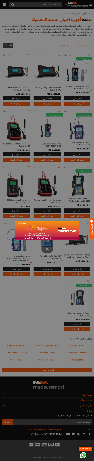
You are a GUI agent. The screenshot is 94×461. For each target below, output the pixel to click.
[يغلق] (19, 223)
